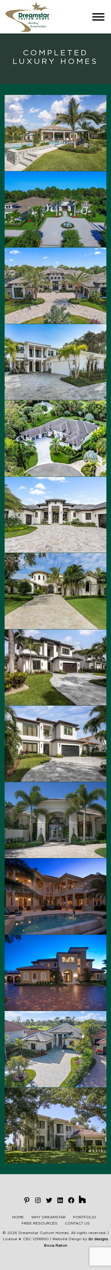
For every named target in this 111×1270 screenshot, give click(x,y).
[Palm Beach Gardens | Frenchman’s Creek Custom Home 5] (55, 744)
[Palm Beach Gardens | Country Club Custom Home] (55, 133)
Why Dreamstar (48, 1217)
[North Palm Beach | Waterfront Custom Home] (55, 896)
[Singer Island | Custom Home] (55, 973)
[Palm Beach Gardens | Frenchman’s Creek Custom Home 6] (55, 667)
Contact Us (77, 1223)
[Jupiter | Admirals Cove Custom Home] (55, 591)
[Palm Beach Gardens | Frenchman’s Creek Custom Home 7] (55, 362)
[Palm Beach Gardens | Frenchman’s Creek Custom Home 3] (55, 286)
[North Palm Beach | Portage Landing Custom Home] (55, 1126)
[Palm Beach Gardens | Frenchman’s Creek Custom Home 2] (55, 1049)
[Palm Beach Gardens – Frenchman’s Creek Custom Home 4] (55, 515)
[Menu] (98, 17)
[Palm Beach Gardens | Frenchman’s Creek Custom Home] (55, 820)
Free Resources (39, 1223)
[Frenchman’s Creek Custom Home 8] (55, 438)
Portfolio (84, 1217)
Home (18, 1217)
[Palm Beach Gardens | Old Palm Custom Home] (55, 209)
